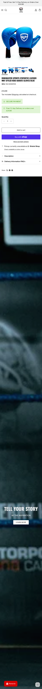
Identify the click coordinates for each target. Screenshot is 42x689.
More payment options (21, 141)
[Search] (6, 10)
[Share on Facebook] (9, 170)
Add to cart (21, 130)
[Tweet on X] (7, 170)
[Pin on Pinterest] (12, 170)
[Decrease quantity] (3, 121)
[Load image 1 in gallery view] (21, 40)
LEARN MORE (21, 522)
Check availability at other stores (14, 149)
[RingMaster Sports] (21, 10)
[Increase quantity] (11, 121)
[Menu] (2, 10)
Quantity (5, 117)
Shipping (15, 94)
